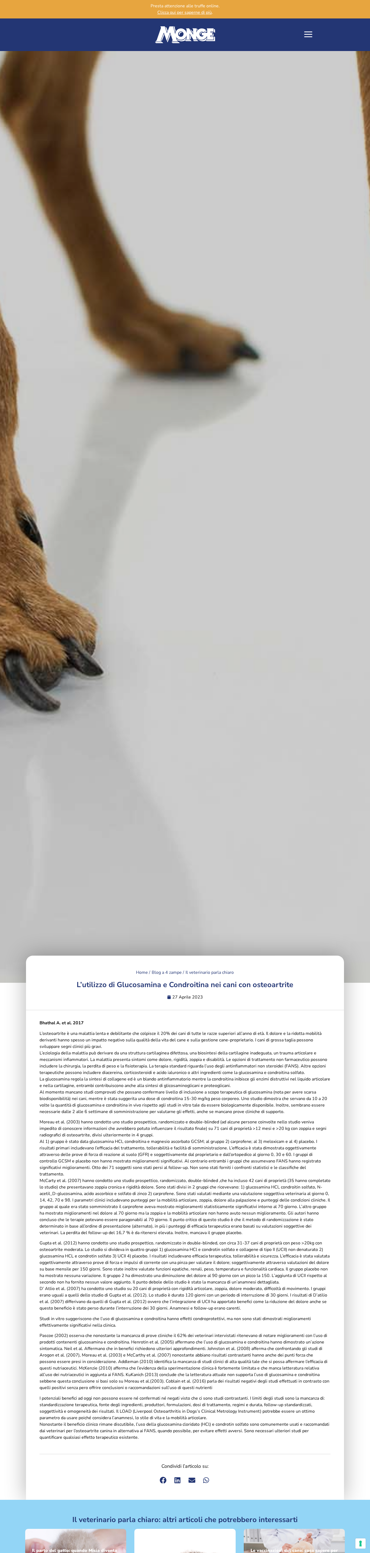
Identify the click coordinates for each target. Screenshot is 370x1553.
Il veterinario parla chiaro (210, 972)
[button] (308, 35)
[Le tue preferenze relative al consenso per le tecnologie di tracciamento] (360, 1543)
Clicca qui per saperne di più (184, 12)
